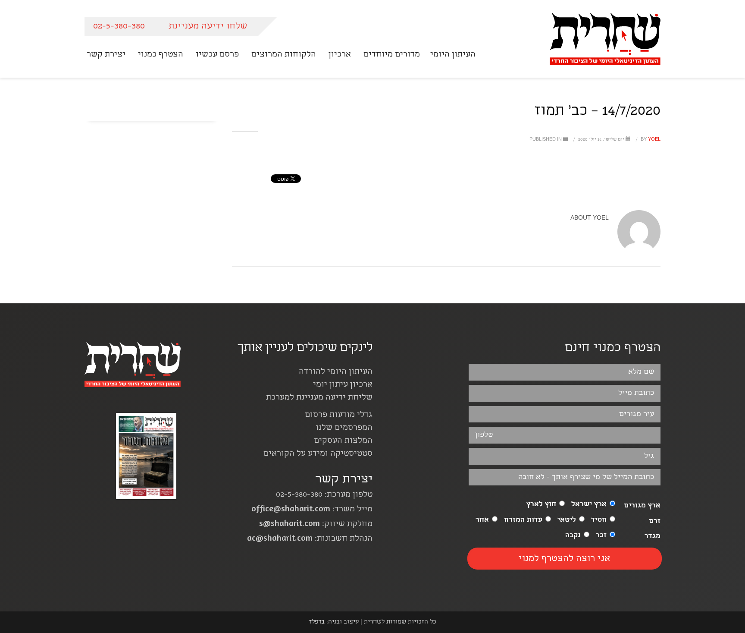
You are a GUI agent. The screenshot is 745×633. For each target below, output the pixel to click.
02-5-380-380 (119, 26)
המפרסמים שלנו (344, 428)
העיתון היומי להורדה (335, 372)
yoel (649, 139)
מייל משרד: (311, 509)
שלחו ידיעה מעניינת (208, 26)
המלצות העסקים (343, 441)
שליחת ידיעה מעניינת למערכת (319, 398)
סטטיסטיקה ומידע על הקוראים (317, 454)
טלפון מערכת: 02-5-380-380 (324, 495)
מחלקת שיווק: (315, 524)
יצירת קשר (343, 480)
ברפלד (317, 622)
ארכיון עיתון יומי (342, 385)
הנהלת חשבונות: (309, 539)
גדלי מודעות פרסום (338, 415)
